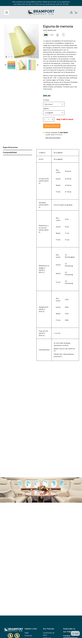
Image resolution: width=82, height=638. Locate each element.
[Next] (37, 64)
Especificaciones (10, 147)
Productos (28, 635)
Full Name (66, 636)
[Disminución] (44, 119)
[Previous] (5, 64)
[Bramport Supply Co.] (41, 12)
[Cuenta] (71, 12)
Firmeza (46, 100)
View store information (52, 137)
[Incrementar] (52, 119)
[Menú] (6, 12)
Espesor (46, 108)
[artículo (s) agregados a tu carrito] (76, 12)
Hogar (27, 633)
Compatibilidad (10, 152)
